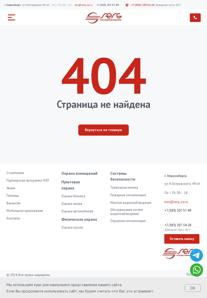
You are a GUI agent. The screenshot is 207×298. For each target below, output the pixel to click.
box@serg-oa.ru (84, 5)
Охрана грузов (72, 227)
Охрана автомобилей (77, 211)
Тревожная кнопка (124, 187)
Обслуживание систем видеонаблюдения (126, 212)
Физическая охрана (79, 219)
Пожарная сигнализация (128, 195)
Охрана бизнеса (73, 196)
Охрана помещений (79, 173)
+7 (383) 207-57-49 (108, 5)
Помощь (13, 195)
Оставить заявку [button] (182, 239)
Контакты (13, 218)
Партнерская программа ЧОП (28, 180)
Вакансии (13, 203)
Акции (11, 188)
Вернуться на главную (103, 130)
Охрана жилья (71, 204)
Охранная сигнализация (127, 221)
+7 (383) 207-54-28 (142, 5)
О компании (15, 173)
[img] (196, 255)
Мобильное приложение (25, 211)
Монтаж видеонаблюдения (130, 203)
